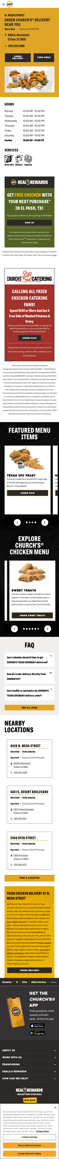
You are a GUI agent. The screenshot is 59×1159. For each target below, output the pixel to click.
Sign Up (29, 223)
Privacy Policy (42, 1131)
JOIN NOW (30, 1100)
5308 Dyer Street (23, 837)
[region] (29, 1131)
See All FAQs (30, 708)
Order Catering (28, 751)
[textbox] (29, 201)
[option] (29, 480)
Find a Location (30, 878)
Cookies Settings (29, 1137)
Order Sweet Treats (32, 616)
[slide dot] (27, 522)
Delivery (18, 164)
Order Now (29, 338)
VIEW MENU (44, 57)
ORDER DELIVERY (17, 57)
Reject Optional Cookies (29, 1145)
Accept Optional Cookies (29, 1153)
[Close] (55, 1107)
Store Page (14, 751)
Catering (28, 164)
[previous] (17, 522)
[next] (44, 522)
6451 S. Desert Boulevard (29, 791)
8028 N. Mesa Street (25, 745)
